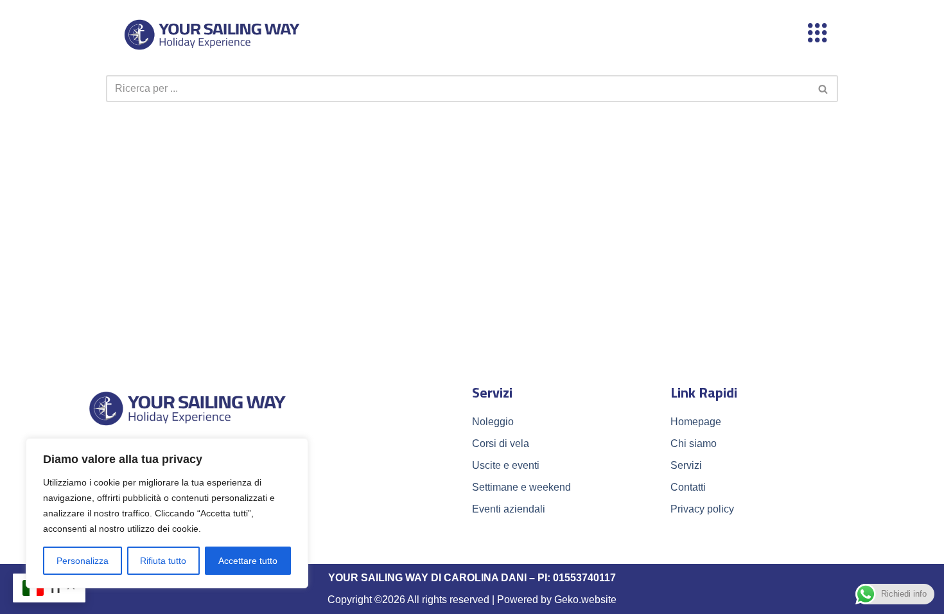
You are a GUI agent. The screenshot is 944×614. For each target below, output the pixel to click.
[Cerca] (823, 88)
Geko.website (585, 599)
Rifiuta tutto (163, 561)
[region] (167, 513)
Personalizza (83, 561)
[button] (817, 34)
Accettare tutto (247, 561)
